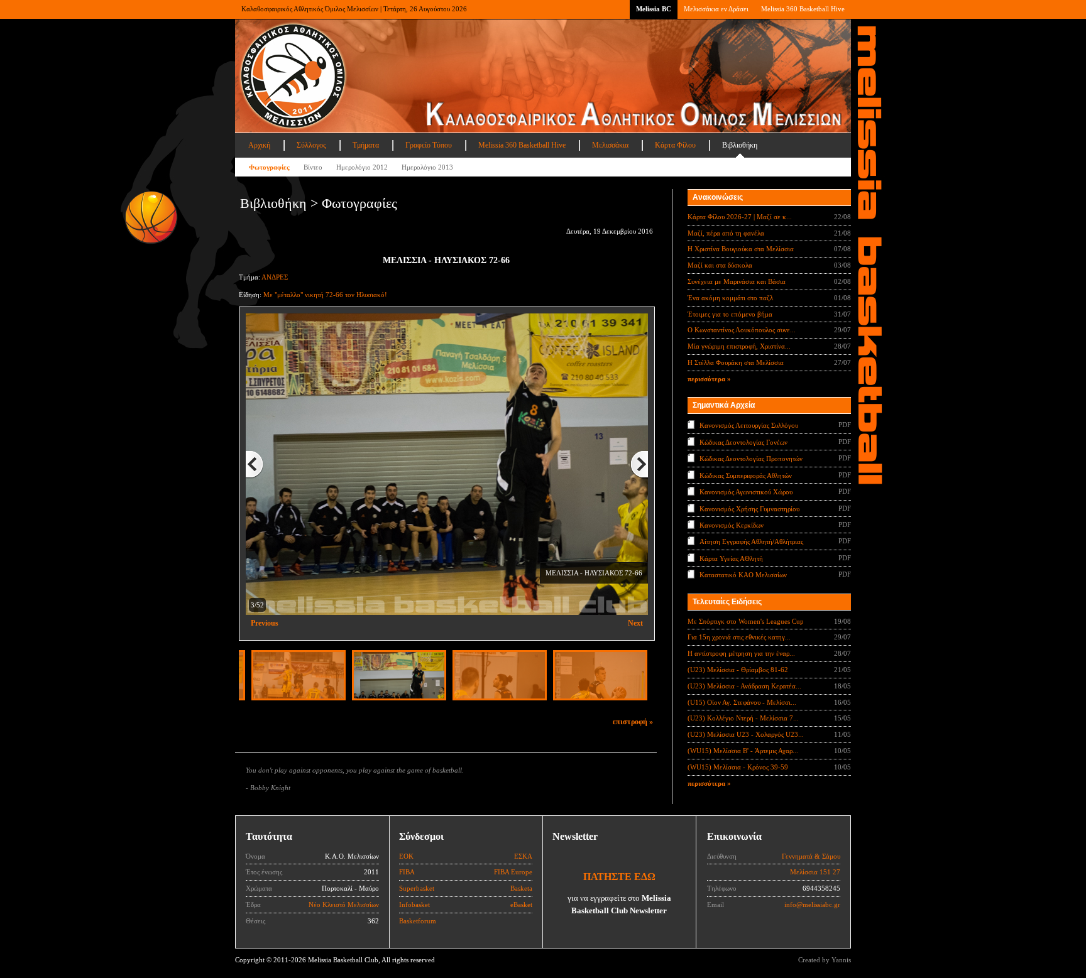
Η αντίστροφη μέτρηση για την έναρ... (741, 653)
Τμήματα (366, 145)
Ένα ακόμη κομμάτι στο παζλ (730, 298)
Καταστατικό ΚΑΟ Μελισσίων (743, 575)
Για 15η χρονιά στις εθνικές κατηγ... (739, 637)
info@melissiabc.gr (812, 904)
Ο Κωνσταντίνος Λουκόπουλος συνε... (742, 330)
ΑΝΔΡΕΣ (274, 277)
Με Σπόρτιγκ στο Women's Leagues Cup (746, 621)
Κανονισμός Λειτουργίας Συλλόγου (748, 425)
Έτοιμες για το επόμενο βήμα (730, 314)
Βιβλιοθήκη (739, 145)
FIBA (407, 872)
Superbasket (416, 888)
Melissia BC (653, 9)
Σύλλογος (311, 145)
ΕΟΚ (406, 856)
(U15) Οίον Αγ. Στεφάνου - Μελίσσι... (742, 702)
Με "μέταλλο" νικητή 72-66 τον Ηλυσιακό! (325, 294)
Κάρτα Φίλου (675, 145)
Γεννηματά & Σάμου (811, 856)
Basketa (521, 888)
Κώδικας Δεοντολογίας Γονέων (743, 441)
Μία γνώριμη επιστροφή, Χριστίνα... (739, 346)
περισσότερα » (709, 379)
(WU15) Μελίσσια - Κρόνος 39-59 (738, 767)
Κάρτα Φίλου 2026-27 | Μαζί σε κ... (740, 216)
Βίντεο (313, 167)
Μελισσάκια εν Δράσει (716, 9)
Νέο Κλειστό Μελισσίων (344, 904)
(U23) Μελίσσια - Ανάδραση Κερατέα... (744, 686)
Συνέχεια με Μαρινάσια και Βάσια (737, 281)
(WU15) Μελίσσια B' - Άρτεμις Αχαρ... (743, 750)
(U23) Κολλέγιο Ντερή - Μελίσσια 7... (743, 718)
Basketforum (417, 921)
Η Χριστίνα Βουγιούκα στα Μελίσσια (741, 249)
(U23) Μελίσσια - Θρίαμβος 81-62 (738, 669)
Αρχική (259, 145)
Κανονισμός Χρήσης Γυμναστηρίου (749, 508)
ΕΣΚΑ (523, 856)
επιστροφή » (633, 721)
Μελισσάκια (610, 145)
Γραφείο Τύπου (428, 145)
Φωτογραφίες (269, 167)
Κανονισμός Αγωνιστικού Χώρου (746, 492)
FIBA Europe (513, 872)
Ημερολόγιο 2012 (362, 167)
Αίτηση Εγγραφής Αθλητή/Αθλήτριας (751, 541)
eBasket (521, 904)
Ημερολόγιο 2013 (427, 167)
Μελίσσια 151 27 (815, 872)
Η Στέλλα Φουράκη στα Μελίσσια (736, 362)
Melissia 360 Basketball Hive (803, 9)
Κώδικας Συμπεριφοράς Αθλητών (745, 475)
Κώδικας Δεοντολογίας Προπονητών (751, 458)
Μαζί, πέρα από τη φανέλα (726, 233)
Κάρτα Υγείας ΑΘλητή (731, 558)
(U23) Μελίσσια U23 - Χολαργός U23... (746, 734)
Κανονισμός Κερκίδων (731, 525)
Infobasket (414, 904)
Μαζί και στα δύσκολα (720, 265)
